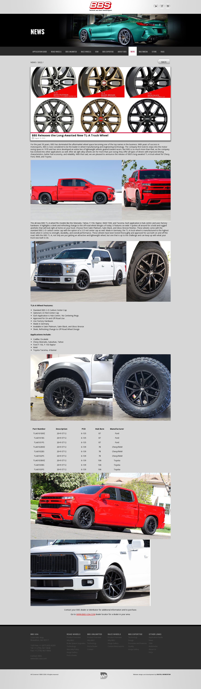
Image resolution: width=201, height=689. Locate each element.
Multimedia (143, 51)
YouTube (156, 6)
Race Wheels (86, 51)
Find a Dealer (72, 655)
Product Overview (74, 637)
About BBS (122, 51)
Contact (90, 649)
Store (154, 51)
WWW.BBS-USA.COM (85, 614)
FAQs (162, 51)
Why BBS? (70, 640)
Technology (71, 646)
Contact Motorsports (116, 646)
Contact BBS (36, 656)
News (133, 51)
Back (163, 62)
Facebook (162, 6)
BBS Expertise (108, 51)
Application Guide (40, 51)
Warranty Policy (73, 649)
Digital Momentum (104, 675)
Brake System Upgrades (76, 643)
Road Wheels (56, 51)
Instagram (168, 6)
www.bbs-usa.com (38, 658)
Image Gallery (72, 652)
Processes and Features (137, 643)
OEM (96, 51)
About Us (152, 649)
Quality (131, 646)
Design (131, 640)
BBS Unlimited (71, 51)
